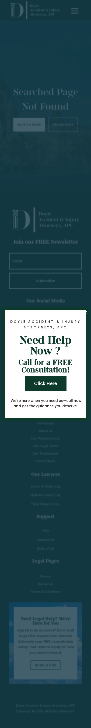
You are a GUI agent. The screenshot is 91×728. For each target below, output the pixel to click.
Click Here (45, 383)
